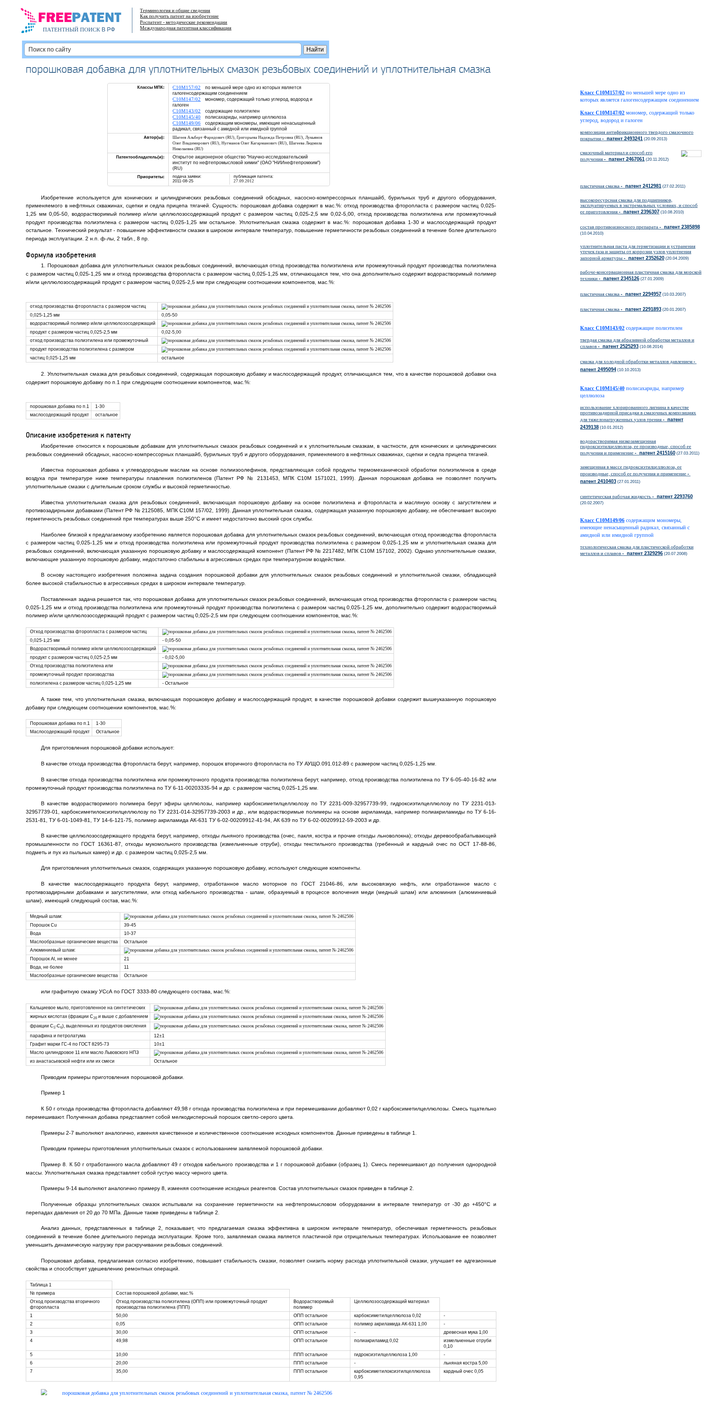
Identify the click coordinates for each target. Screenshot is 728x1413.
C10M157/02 (187, 87)
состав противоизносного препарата (640, 227)
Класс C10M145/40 (602, 388)
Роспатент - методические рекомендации (183, 22)
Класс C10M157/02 (602, 93)
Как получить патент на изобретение (179, 16)
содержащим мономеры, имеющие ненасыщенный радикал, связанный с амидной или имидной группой (635, 528)
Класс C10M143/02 (602, 328)
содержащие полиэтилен (654, 328)
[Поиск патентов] (79, 23)
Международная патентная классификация (185, 28)
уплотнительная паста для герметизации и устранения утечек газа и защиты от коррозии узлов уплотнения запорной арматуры (637, 252)
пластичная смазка (620, 186)
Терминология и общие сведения (175, 10)
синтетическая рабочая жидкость (636, 496)
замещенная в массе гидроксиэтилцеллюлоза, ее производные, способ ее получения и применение (635, 474)
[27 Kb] (186, 1393)
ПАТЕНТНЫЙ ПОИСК (71, 30)
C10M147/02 (187, 99)
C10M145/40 (187, 117)
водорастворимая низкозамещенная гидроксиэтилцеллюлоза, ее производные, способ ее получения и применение (635, 447)
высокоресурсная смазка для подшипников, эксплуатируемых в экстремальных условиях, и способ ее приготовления (639, 206)
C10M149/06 (187, 123)
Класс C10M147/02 (602, 113)
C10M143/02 (187, 111)
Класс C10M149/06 (602, 520)
